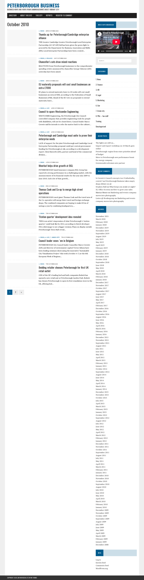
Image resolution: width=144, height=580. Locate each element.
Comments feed (102, 565)
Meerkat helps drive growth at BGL (56, 166)
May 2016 (100, 323)
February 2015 (102, 363)
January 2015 (101, 366)
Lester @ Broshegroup (105, 198)
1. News (41, 31)
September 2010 (102, 484)
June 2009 (100, 527)
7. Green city (55, 237)
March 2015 (100, 360)
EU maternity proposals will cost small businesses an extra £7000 (64, 86)
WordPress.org (102, 568)
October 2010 (101, 481)
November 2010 (102, 478)
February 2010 (102, 504)
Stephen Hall (101, 187)
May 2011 (100, 461)
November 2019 (102, 230)
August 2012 (101, 421)
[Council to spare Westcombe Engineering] (21, 122)
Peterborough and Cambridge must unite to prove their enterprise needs (65, 137)
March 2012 (100, 435)
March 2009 (100, 536)
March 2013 (100, 406)
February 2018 (102, 276)
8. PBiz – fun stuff (102, 116)
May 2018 (100, 268)
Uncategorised (101, 126)
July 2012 (99, 423)
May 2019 (100, 242)
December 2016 (102, 308)
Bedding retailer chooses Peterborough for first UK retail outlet (64, 269)
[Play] (99, 51)
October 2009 (101, 516)
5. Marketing (100, 100)
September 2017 (102, 291)
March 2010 (100, 501)
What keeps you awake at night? (122, 187)
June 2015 (100, 351)
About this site (26, 15)
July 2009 (99, 524)
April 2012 (100, 432)
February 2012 (102, 438)
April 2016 (100, 325)
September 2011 (102, 452)
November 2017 (102, 285)
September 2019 (102, 233)
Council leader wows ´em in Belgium (56, 241)
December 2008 (102, 544)
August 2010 (101, 487)
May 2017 (100, 300)
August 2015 (101, 346)
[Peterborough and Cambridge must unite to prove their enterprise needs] (21, 146)
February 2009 (102, 539)
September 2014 (102, 372)
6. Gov (47, 108)
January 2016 (101, 334)
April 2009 (100, 533)
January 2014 (101, 389)
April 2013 (100, 403)
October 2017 (101, 288)
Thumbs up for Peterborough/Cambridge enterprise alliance (64, 36)
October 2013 (101, 397)
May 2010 (100, 495)
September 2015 (102, 343)
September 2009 (102, 519)
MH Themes (34, 578)
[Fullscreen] (134, 51)
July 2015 (99, 349)
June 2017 (100, 297)
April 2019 (100, 245)
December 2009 (102, 510)
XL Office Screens (103, 189)
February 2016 (102, 331)
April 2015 (100, 357)
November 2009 (102, 513)
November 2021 (102, 216)
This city (39, 15)
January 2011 (101, 472)
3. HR (97, 89)
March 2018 (100, 274)
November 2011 (102, 446)
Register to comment (64, 15)
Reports (49, 15)
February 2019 (102, 248)
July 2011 (99, 458)
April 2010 (100, 498)
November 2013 (102, 395)
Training (98, 121)
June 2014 (100, 377)
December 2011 (102, 444)
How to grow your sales (122, 189)
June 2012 (100, 426)
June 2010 (100, 493)
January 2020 (101, 225)
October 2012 (101, 415)
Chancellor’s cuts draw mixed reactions (58, 62)
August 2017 (101, 294)
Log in (98, 559)
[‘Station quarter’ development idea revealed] (21, 227)
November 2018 (102, 256)
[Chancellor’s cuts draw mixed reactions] (21, 72)
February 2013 (102, 409)
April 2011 (100, 464)
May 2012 (100, 429)
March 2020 (100, 219)
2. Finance (48, 58)
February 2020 (102, 222)
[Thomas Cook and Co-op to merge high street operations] (21, 200)
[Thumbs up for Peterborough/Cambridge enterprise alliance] (21, 45)
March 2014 (100, 386)
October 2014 (101, 369)
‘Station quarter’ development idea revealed (60, 217)
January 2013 (101, 412)
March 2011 (100, 467)
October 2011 (101, 449)
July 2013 (99, 400)
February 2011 (102, 470)
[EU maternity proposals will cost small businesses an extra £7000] (21, 94)
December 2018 (102, 253)
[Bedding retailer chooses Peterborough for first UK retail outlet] (21, 278)
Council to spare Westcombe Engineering (59, 111)
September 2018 (102, 262)
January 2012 (101, 441)
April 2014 (100, 383)
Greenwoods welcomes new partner (110, 163)
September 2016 (102, 314)
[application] (116, 41)
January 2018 (101, 279)
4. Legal (98, 95)
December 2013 (102, 392)
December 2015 (102, 337)
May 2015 (100, 354)
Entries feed (101, 562)
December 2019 (102, 228)
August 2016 (101, 317)
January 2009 (101, 542)
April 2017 (100, 302)
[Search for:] (115, 60)
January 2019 (101, 251)
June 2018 (100, 265)
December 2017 (102, 282)
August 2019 (101, 236)
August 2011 (101, 455)
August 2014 (101, 374)
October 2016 (101, 311)
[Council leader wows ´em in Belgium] (21, 251)
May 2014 (100, 380)
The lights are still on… (105, 143)
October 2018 (101, 259)
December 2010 (102, 475)
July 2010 (99, 490)
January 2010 (101, 507)
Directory (13, 15)
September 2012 (102, 418)
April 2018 (100, 271)
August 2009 (101, 521)
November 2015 (102, 340)
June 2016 (100, 320)
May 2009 (100, 530)
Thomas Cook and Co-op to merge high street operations (61, 191)
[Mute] (130, 51)
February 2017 (102, 305)
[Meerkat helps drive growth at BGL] (21, 176)
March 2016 (100, 328)
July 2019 (99, 239)
